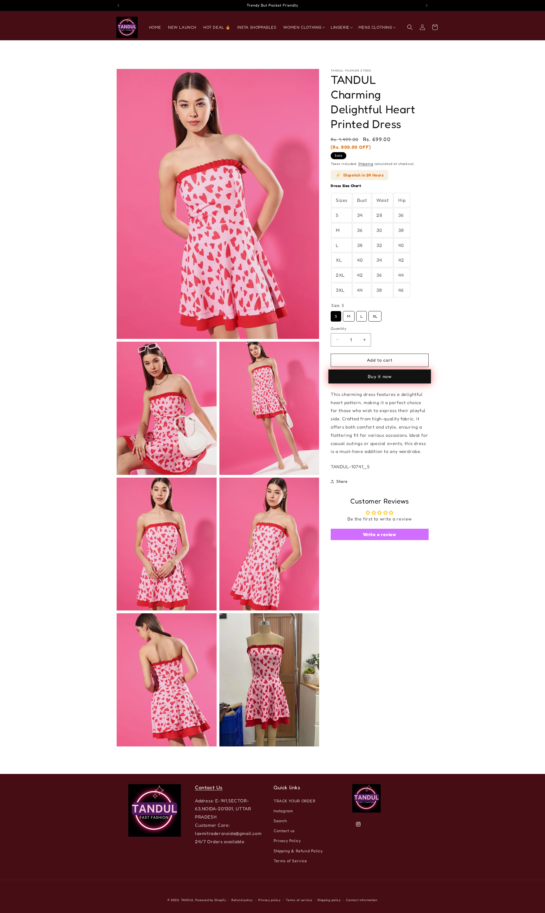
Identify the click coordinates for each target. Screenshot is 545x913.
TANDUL (187, 900)
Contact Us (209, 787)
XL (375, 314)
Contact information (361, 900)
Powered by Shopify (210, 900)
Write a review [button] (379, 534)
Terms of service (299, 900)
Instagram (283, 810)
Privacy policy (269, 900)
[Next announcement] (426, 5)
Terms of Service (290, 860)
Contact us (284, 830)
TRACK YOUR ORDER (295, 800)
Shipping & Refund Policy (298, 850)
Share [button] (342, 481)
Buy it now (379, 376)
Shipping (365, 163)
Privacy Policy (287, 840)
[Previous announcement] (118, 5)
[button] (303, 27)
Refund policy (242, 900)
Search (280, 820)
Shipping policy (329, 900)
